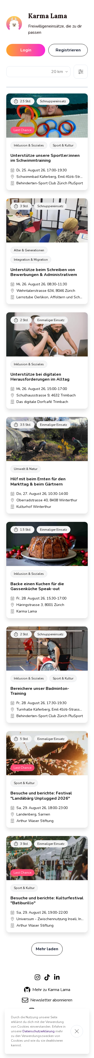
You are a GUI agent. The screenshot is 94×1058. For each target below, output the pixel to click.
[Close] (76, 1031)
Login (25, 50)
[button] (47, 1000)
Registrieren (68, 50)
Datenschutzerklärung (38, 1031)
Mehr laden (47, 949)
